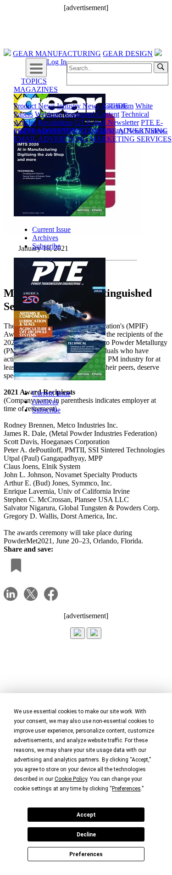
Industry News (78, 106)
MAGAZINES (36, 89)
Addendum (117, 106)
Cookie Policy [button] (71, 779)
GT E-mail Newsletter (107, 122)
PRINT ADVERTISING (50, 131)
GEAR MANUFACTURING (57, 53)
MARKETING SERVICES (131, 139)
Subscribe (46, 246)
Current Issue (51, 229)
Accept (86, 815)
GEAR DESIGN (128, 53)
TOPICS (34, 81)
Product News (34, 106)
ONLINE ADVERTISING (128, 131)
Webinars (48, 114)
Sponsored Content (91, 114)
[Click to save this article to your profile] (14, 566)
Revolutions (55, 122)
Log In (57, 62)
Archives (45, 238)
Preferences (86, 854)
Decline (86, 834)
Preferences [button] (126, 788)
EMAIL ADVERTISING (51, 139)
